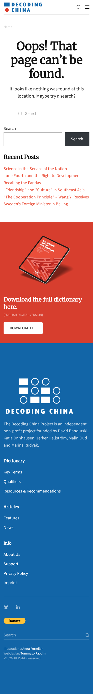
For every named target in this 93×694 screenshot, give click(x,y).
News (9, 528)
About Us (12, 554)
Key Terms (13, 472)
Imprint (10, 583)
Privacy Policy (16, 573)
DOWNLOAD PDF (23, 328)
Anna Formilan (32, 648)
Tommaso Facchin (33, 653)
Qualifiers (12, 482)
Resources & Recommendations (32, 491)
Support (11, 564)
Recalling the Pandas (22, 183)
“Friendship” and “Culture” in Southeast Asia (44, 190)
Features (11, 518)
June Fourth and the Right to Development (42, 176)
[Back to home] (24, 7)
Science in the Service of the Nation (35, 169)
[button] (78, 7)
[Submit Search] (87, 635)
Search (10, 129)
